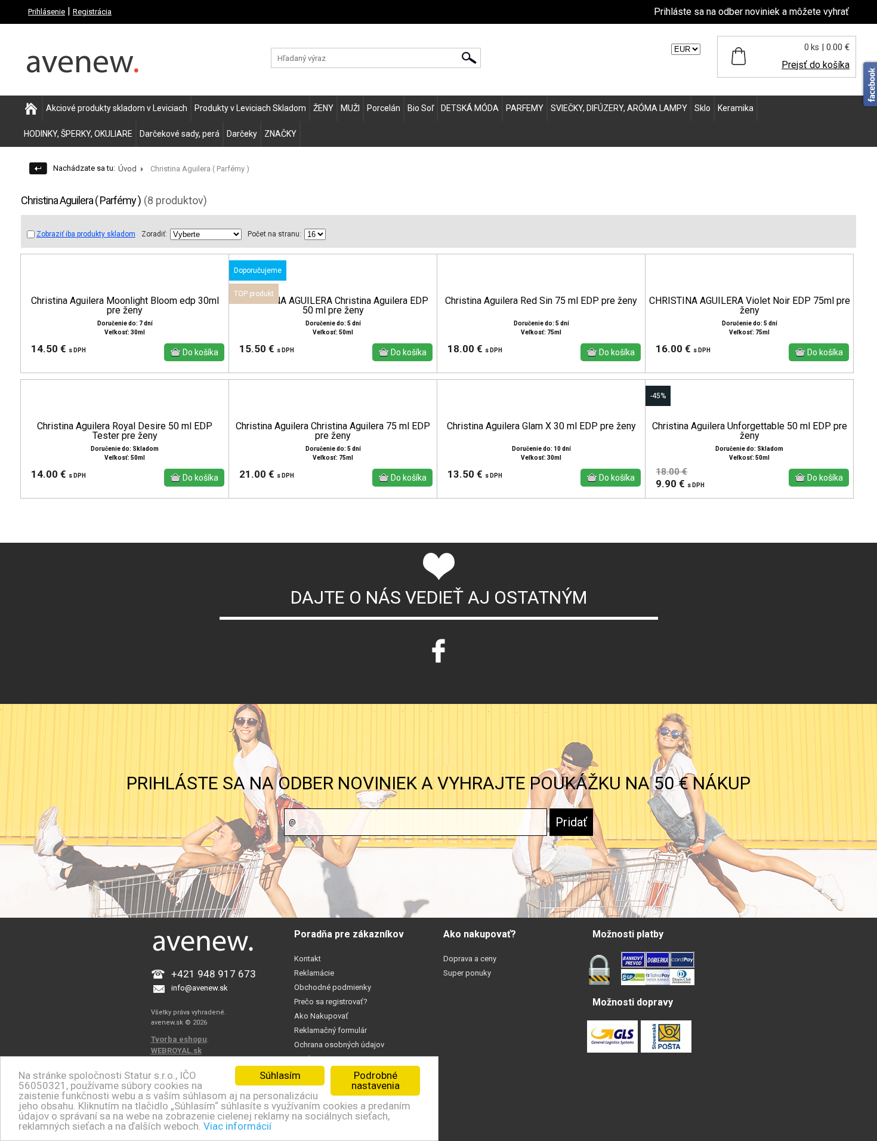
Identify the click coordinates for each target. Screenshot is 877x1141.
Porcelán (383, 108)
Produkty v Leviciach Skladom (250, 108)
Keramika (736, 108)
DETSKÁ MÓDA (470, 108)
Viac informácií (237, 1126)
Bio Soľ (420, 108)
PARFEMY (525, 108)
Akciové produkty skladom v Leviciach (116, 108)
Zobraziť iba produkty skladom (85, 234)
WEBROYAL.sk (176, 1050)
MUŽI (350, 108)
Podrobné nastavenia (375, 1080)
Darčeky (242, 134)
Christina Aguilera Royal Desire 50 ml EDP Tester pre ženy (124, 431)
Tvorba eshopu (179, 1039)
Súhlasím (280, 1075)
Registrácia (92, 11)
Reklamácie (314, 972)
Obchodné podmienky (332, 987)
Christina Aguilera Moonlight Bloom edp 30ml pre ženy (125, 305)
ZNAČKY (280, 134)
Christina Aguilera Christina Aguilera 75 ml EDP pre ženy (333, 431)
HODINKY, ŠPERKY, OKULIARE (78, 134)
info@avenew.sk (199, 987)
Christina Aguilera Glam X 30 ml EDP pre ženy (541, 426)
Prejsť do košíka (816, 64)
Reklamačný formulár (330, 1030)
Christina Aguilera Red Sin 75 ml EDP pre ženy (541, 301)
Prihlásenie (46, 11)
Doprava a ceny (469, 958)
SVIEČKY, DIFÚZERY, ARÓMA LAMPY (619, 108)
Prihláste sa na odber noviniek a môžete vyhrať (751, 11)
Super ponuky (467, 972)
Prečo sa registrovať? (331, 1001)
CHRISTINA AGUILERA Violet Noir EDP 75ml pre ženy (749, 305)
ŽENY (323, 108)
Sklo (702, 108)
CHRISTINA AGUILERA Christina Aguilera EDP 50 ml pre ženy (333, 305)
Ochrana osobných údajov (339, 1044)
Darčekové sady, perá (180, 134)
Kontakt (307, 958)
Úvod (127, 168)
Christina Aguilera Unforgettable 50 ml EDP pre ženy (749, 431)
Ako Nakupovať (321, 1015)
